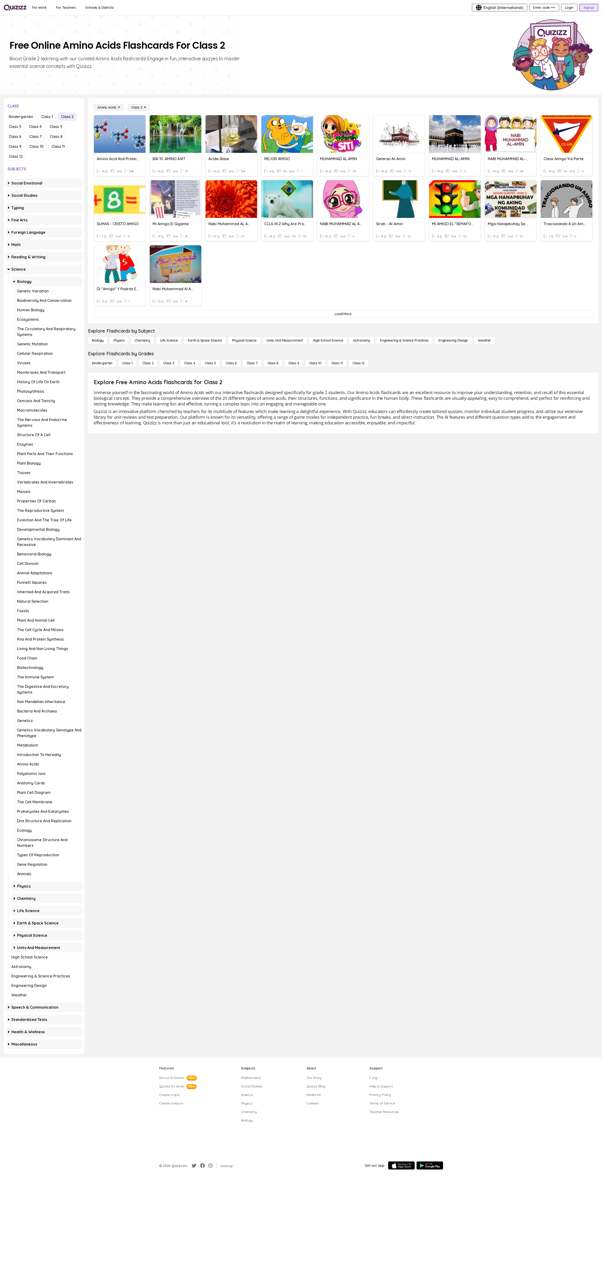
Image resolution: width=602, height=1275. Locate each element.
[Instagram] (210, 1165)
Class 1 (47, 116)
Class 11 (58, 146)
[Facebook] (202, 1165)
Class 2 (67, 116)
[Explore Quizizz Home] (15, 7)
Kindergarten (21, 116)
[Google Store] (430, 1165)
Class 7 (35, 136)
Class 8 (56, 136)
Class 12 (16, 156)
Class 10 (36, 146)
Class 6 (15, 136)
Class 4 (35, 126)
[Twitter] (194, 1165)
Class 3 (15, 126)
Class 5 (56, 126)
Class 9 (15, 146)
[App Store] (401, 1165)
